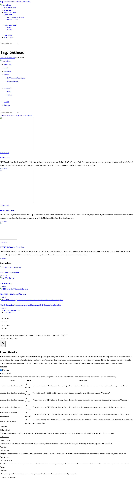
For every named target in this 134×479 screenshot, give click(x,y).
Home (2, 58)
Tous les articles (9, 58)
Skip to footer (25, 2)
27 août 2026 (3, 275)
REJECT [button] (65, 335)
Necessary (5, 370)
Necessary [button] (3, 367)
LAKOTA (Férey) (6, 283)
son (8, 153)
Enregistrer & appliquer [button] (8, 477)
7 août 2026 (3, 286)
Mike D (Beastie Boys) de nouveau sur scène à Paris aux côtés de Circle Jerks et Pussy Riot (30, 305)
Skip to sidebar (15, 2)
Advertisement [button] (5, 457)
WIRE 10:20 (5, 158)
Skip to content (5, 2)
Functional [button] (3, 427)
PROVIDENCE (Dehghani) (9, 272)
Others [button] (2, 467)
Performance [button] (4, 437)
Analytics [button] (3, 447)
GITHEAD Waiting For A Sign (12, 247)
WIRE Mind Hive (7, 210)
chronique (3, 153)
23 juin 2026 (3, 308)
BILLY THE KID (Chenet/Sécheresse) (13, 294)
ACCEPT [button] (56, 335)
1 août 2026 (3, 297)
